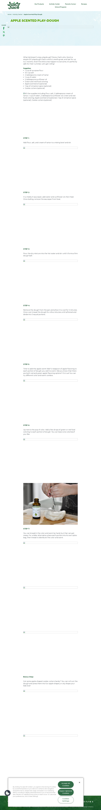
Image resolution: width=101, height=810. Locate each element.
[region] (46, 792)
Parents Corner (70, 4)
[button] (7, 793)
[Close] (79, 782)
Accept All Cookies (66, 784)
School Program (60, 7)
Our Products (39, 4)
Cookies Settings (65, 800)
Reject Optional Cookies (65, 792)
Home (9, 14)
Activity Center (54, 4)
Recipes (84, 4)
